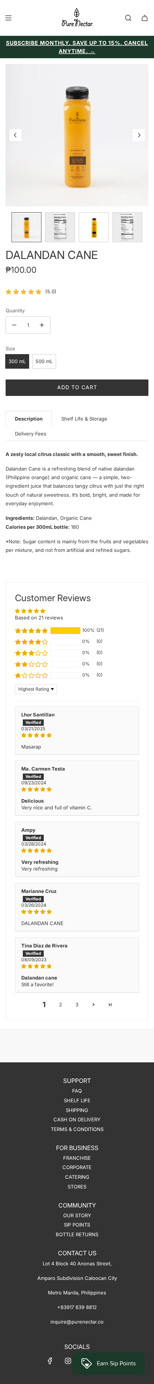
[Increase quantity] (42, 325)
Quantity (15, 310)
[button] (15, 135)
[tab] (29, 418)
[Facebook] (50, 1361)
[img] (77, 735)
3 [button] (77, 1004)
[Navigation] (8, 18)
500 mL (44, 361)
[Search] (128, 18)
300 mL (17, 361)
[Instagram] (68, 1361)
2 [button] (60, 1004)
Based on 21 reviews (39, 618)
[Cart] (144, 18)
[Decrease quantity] (14, 325)
